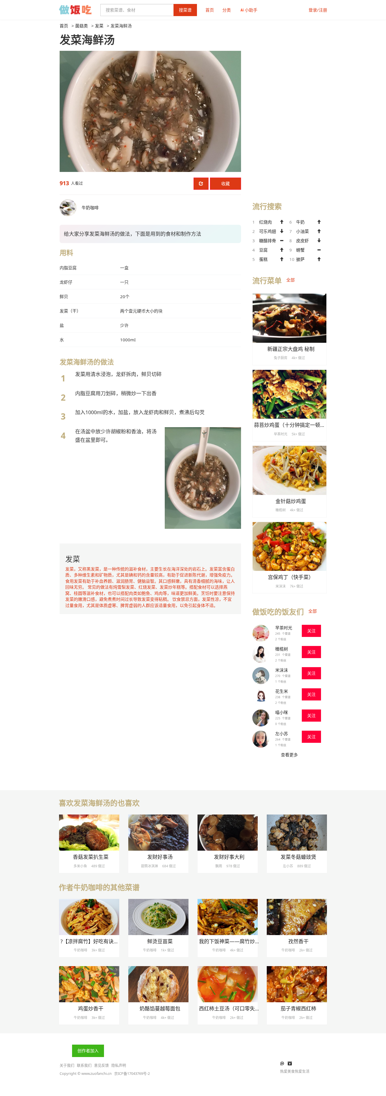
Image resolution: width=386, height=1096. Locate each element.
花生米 (281, 691)
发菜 (99, 26)
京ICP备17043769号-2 (132, 1073)
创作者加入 (88, 1050)
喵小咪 (281, 712)
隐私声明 (118, 1065)
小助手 (251, 10)
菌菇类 (81, 26)
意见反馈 (101, 1065)
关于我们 (67, 1065)
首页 (209, 10)
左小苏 (281, 733)
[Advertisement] (289, 107)
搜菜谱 (185, 10)
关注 (311, 631)
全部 (290, 280)
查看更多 (289, 754)
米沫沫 (281, 670)
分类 (226, 10)
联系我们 (84, 1065)
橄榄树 (281, 649)
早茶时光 (283, 627)
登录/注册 (318, 10)
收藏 (225, 183)
